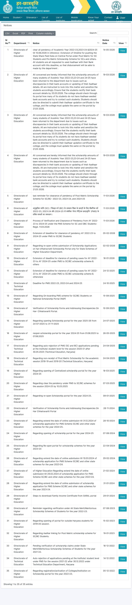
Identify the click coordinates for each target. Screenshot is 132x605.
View (121, 43)
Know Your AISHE (93, 18)
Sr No (6, 41)
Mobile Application (76, 18)
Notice (36, 43)
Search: (93, 33)
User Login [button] (120, 18)
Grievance (31, 17)
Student (17, 17)
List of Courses (46, 18)
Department (20, 43)
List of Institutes (60, 18)
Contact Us (108, 18)
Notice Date (105, 41)
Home (6, 17)
